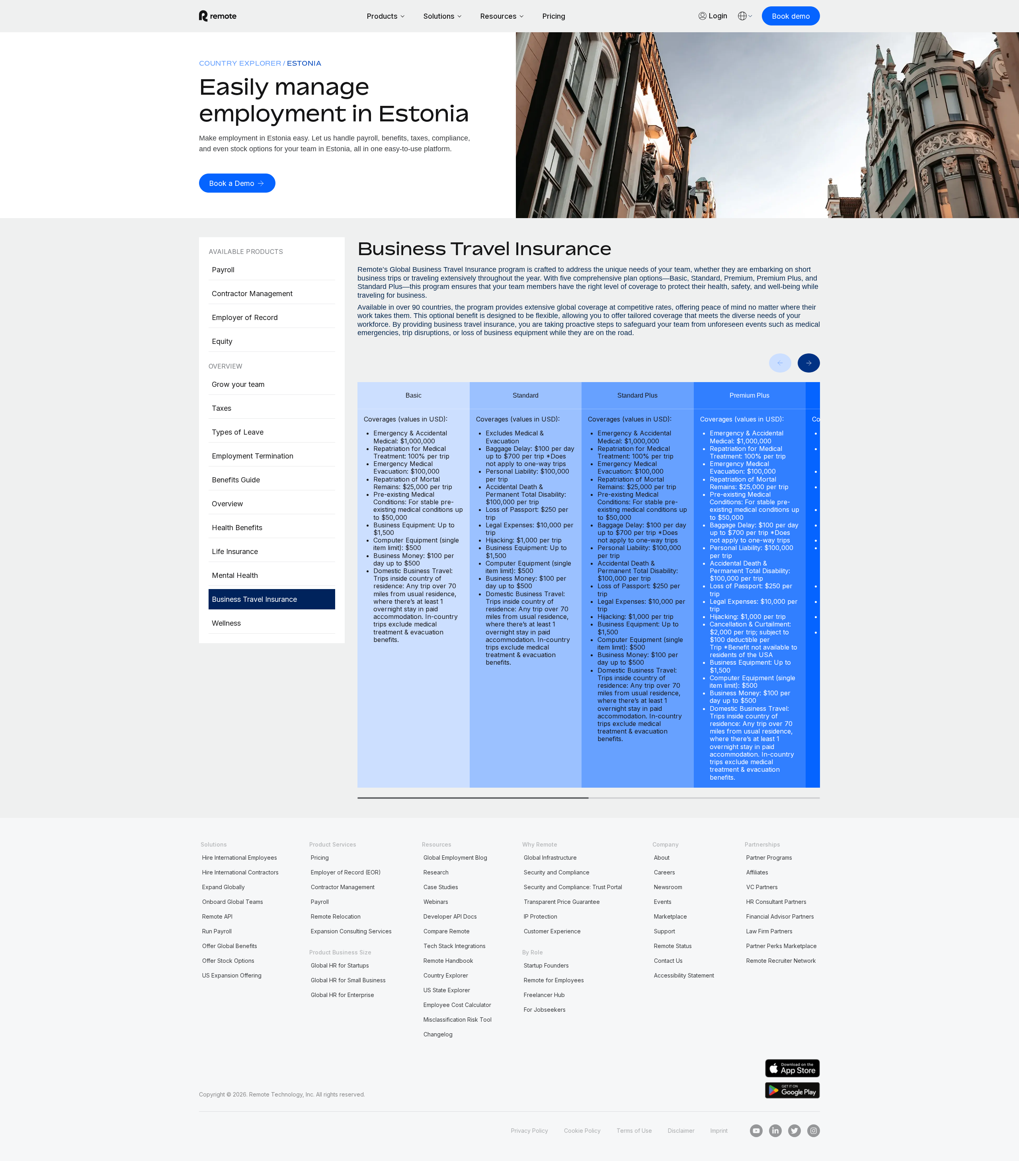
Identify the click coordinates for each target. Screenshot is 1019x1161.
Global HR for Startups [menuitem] (340, 965)
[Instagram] (813, 1130)
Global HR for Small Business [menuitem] (348, 980)
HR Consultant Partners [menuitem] (776, 901)
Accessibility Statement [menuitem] (684, 975)
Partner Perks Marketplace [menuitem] (781, 945)
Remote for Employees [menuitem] (554, 980)
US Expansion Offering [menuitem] (232, 975)
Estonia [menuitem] (304, 63)
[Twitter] (794, 1130)
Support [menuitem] (664, 931)
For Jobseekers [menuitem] (545, 1009)
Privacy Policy (529, 1130)
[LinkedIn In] (775, 1130)
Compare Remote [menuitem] (447, 931)
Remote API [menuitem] (217, 916)
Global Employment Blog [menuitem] (455, 857)
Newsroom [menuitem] (668, 887)
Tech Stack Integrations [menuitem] (455, 945)
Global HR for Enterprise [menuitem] (342, 994)
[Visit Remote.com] (217, 16)
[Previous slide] (780, 363)
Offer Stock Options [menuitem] (228, 960)
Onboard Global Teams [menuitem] (232, 901)
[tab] (473, 798)
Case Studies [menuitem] (441, 887)
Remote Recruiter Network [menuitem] (781, 960)
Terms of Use (634, 1130)
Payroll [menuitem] (320, 901)
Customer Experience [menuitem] (552, 931)
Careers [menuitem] (664, 872)
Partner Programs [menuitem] (769, 857)
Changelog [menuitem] (438, 1034)
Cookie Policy (582, 1130)
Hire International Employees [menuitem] (239, 857)
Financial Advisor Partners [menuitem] (780, 916)
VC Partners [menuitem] (762, 887)
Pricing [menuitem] (320, 857)
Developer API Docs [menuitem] (450, 916)
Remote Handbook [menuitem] (448, 960)
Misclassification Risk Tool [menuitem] (458, 1019)
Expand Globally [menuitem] (223, 887)
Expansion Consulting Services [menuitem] (351, 931)
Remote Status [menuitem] (673, 945)
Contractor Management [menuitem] (343, 887)
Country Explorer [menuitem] (240, 63)
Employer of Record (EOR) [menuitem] (346, 872)
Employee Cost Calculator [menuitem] (457, 1004)
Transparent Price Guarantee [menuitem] (562, 901)
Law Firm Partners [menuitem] (769, 931)
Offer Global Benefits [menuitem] (229, 945)
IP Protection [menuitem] (540, 916)
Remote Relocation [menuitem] (336, 916)
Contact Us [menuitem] (668, 960)
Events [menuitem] (663, 901)
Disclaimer (681, 1130)
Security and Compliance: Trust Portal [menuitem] (573, 887)
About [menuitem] (662, 857)
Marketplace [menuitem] (670, 916)
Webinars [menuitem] (436, 901)
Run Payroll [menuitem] (217, 931)
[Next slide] (809, 363)
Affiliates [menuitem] (757, 872)
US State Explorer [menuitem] (447, 990)
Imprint (719, 1130)
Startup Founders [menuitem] (546, 965)
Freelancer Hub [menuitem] (544, 994)
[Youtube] (756, 1130)
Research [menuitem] (436, 872)
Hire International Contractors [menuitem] (240, 872)
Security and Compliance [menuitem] (557, 872)
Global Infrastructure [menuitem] (550, 857)
